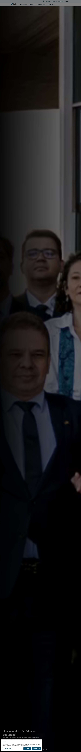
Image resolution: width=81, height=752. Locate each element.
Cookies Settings (8, 748)
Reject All (27, 748)
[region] (21, 745)
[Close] (40, 740)
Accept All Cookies (36, 748)
